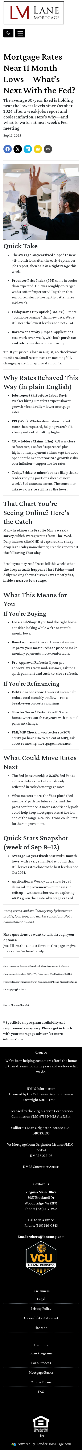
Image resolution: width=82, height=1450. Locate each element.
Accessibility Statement (41, 1318)
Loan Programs (41, 1353)
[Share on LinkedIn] (28, 149)
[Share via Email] (38, 149)
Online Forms (41, 1382)
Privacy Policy (41, 1308)
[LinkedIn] (42, 1436)
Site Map (41, 1328)
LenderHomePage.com (54, 1444)
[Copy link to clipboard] (48, 149)
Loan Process (41, 1363)
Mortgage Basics (41, 1372)
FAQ (41, 1392)
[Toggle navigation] (20, 33)
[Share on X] (17, 149)
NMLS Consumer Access (41, 1166)
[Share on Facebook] (7, 149)
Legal (41, 1299)
